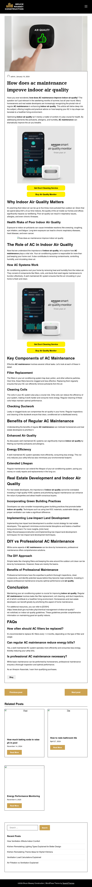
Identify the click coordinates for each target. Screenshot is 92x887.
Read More (14, 752)
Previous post (16, 692)
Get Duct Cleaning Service (46, 188)
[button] (46, 188)
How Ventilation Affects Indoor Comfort (23, 841)
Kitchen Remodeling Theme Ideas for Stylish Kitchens (30, 851)
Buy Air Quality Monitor (46, 194)
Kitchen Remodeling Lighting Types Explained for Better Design (34, 846)
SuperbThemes (68, 883)
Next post (76, 692)
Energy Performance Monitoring (23, 796)
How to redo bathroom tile (63, 737)
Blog (11, 677)
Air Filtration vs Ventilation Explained (22, 862)
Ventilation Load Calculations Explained (24, 857)
